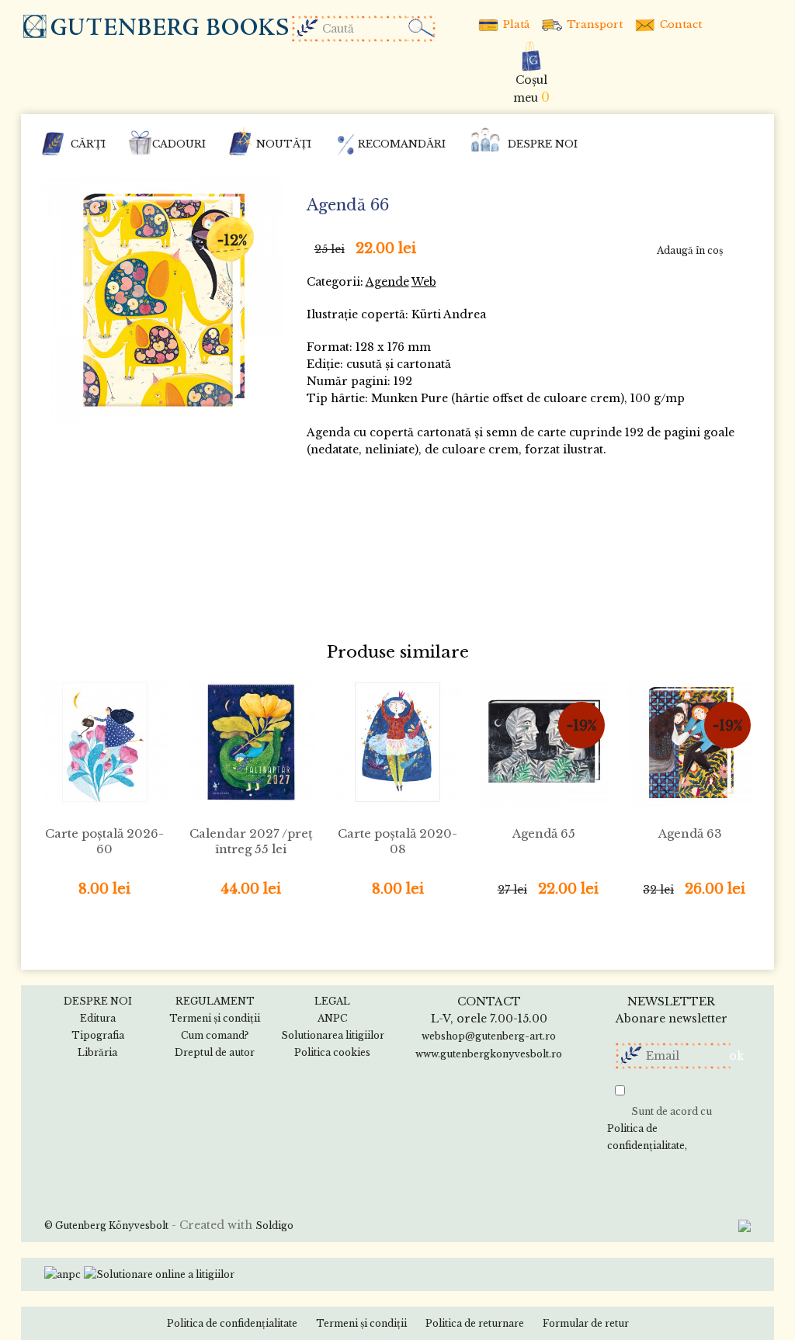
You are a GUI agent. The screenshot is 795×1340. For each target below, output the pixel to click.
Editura (98, 1018)
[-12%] (162, 298)
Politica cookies (332, 1052)
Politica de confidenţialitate (646, 1137)
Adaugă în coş (690, 250)
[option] (162, 300)
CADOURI (179, 144)
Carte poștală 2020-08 (397, 841)
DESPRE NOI (543, 144)
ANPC (332, 1018)
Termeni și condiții (214, 1018)
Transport (593, 24)
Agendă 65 (543, 833)
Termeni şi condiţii (361, 1323)
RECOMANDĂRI (402, 144)
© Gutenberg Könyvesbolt (106, 1225)
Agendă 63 (690, 833)
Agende (387, 282)
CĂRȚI (88, 144)
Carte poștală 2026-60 (104, 841)
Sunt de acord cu (659, 1128)
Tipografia (97, 1035)
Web (423, 282)
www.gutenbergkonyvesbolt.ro (488, 1054)
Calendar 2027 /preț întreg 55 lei (251, 841)
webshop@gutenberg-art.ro (489, 1036)
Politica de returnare (474, 1323)
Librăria (97, 1052)
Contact (679, 24)
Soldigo (274, 1225)
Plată (514, 24)
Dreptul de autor (215, 1052)
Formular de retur (586, 1323)
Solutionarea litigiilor (332, 1035)
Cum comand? (214, 1035)
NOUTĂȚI (283, 144)
